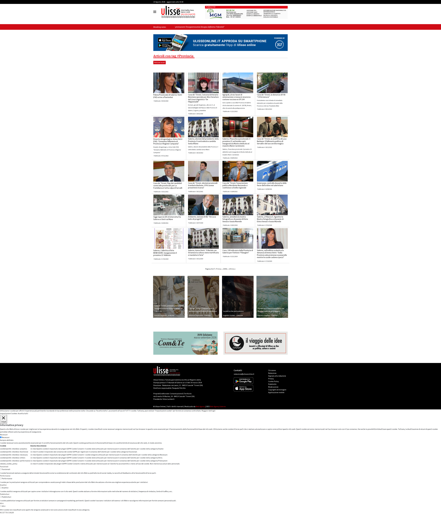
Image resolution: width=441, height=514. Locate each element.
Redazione (272, 373)
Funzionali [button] (4, 466)
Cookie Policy (273, 381)
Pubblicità (272, 384)
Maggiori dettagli (208, 411)
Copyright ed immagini (277, 389)
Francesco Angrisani (160, 315)
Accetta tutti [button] (23, 413)
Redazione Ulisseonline (196, 315)
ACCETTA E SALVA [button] (7, 512)
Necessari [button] (4, 434)
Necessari (5, 437)
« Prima (218, 269)
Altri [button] (2, 503)
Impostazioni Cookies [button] (8, 413)
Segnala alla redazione (277, 376)
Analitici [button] (3, 485)
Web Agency (200, 406)
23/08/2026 (171, 315)
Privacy (271, 378)
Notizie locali (159, 62)
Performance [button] (5, 476)
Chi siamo (272, 370)
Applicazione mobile (276, 392)
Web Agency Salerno (218, 406)
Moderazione (273, 387)
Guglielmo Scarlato (229, 315)
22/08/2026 (207, 315)
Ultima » (232, 269)
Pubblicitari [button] (4, 494)
